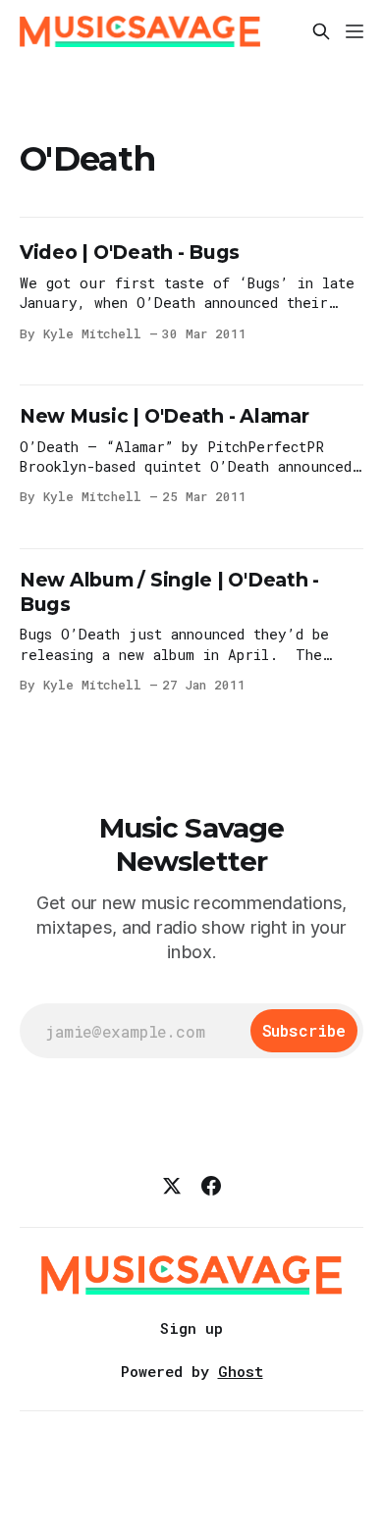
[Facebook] (211, 1186)
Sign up (191, 1328)
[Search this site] (321, 31)
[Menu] (354, 31)
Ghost (240, 1371)
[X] (172, 1186)
